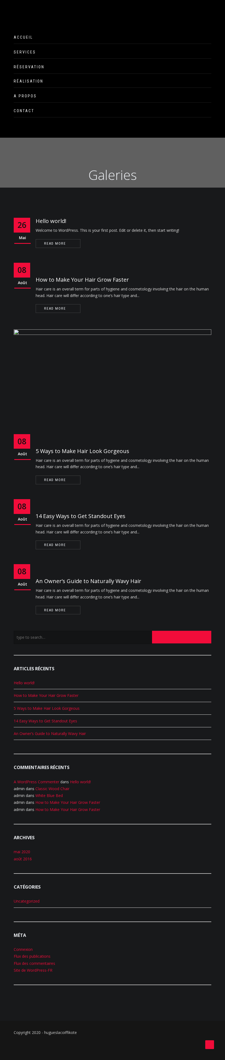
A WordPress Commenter (36, 781)
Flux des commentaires (34, 963)
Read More (55, 243)
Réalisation (28, 81)
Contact (24, 111)
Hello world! (51, 221)
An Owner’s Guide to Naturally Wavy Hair (88, 581)
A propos (25, 96)
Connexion (23, 949)
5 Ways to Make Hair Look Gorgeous (82, 451)
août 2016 (23, 858)
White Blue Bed (49, 795)
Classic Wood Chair (52, 788)
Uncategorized (27, 901)
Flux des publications (32, 956)
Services (25, 52)
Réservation (29, 67)
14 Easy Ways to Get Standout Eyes (80, 516)
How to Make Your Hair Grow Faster (82, 279)
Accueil (23, 37)
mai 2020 (22, 851)
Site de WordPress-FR (33, 970)
